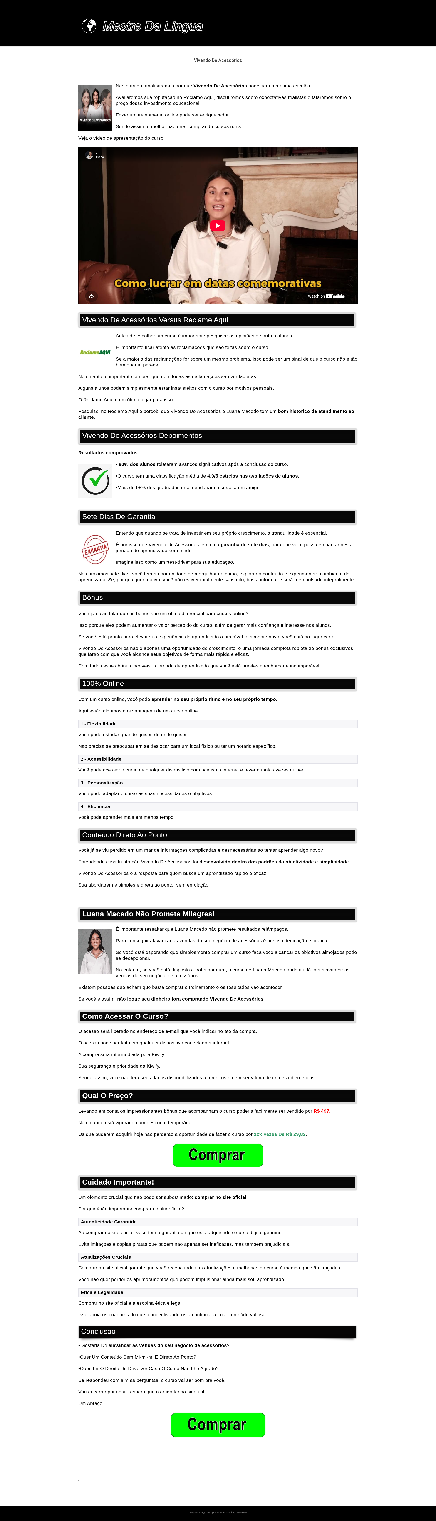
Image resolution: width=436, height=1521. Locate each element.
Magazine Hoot (214, 1512)
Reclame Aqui (123, 411)
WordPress (241, 1512)
